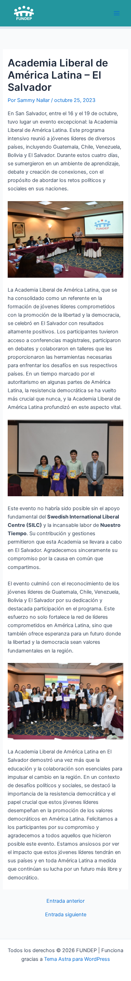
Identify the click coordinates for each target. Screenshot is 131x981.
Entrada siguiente (65, 914)
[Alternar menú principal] (116, 13)
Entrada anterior (65, 901)
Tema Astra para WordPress (77, 959)
